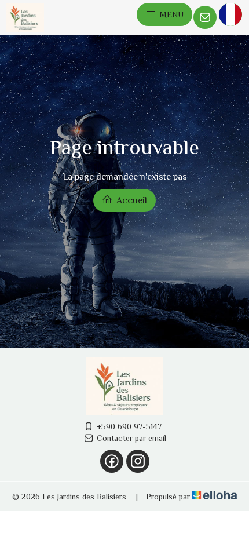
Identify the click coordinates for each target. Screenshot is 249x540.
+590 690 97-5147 (129, 426)
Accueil (130, 200)
